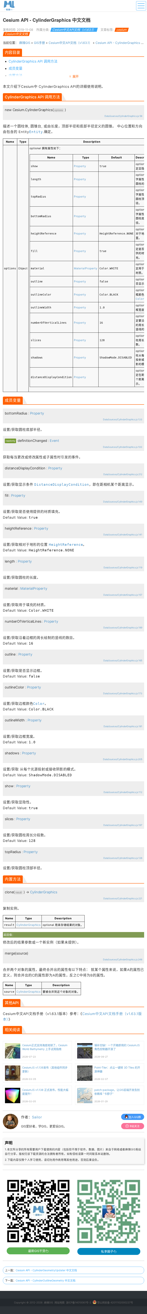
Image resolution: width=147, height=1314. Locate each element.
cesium (121, 30)
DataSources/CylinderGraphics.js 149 (122, 501)
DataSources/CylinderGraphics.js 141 (122, 534)
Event (54, 441)
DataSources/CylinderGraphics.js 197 (122, 825)
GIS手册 (39, 43)
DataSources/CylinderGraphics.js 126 (122, 858)
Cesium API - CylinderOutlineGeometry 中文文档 (45, 1280)
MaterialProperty (85, 268)
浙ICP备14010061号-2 (78, 1302)
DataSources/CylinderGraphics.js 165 (122, 660)
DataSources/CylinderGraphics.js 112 (123, 792)
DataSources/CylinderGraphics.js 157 (122, 594)
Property (80, 166)
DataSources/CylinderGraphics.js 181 (123, 726)
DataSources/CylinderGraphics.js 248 (122, 959)
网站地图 (60, 1302)
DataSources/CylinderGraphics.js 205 (122, 759)
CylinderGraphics (43, 892)
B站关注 (135, 1126)
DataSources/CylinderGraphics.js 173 (122, 693)
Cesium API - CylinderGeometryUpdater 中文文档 (46, 1270)
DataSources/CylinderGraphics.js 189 (122, 627)
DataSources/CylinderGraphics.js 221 (122, 898)
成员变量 (15, 68)
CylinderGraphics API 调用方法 (33, 61)
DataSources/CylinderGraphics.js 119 (123, 567)
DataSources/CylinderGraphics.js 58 (123, 116)
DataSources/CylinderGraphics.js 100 (122, 447)
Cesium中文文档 (17, 34)
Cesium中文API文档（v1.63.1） (74, 30)
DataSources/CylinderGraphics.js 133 (122, 419)
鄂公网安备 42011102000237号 (115, 1302)
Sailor (37, 1117)
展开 (76, 76)
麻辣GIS (24, 43)
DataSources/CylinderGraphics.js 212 (122, 474)
